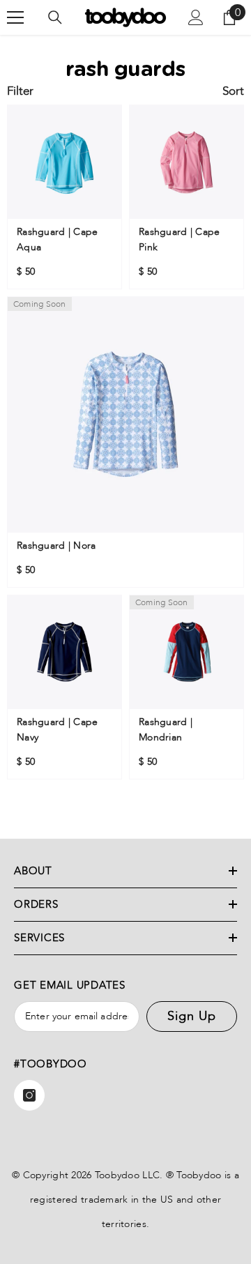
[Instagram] (29, 1095)
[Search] (55, 17)
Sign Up (191, 1016)
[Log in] (196, 17)
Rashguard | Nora (56, 545)
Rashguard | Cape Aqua (57, 239)
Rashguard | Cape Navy (57, 729)
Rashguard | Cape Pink (179, 239)
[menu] (15, 17)
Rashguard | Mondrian (165, 729)
